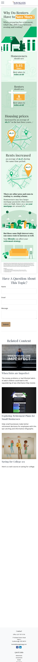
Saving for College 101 (13, 461)
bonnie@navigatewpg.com (19, 644)
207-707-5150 (21, 634)
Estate (19, 660)
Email (3, 297)
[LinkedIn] (20, 647)
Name (3, 287)
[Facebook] (17, 647)
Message (4, 308)
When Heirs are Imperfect (15, 373)
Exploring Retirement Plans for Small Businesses (18, 417)
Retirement (19, 655)
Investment (19, 658)
